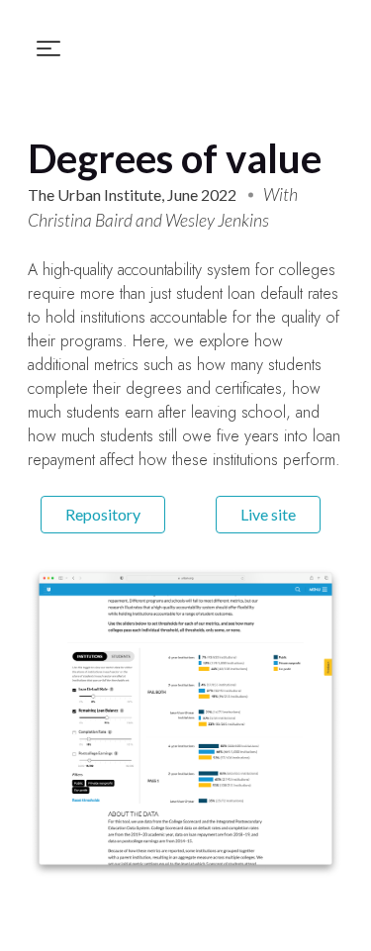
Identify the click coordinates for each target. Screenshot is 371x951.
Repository (102, 514)
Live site (268, 514)
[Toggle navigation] (48, 48)
